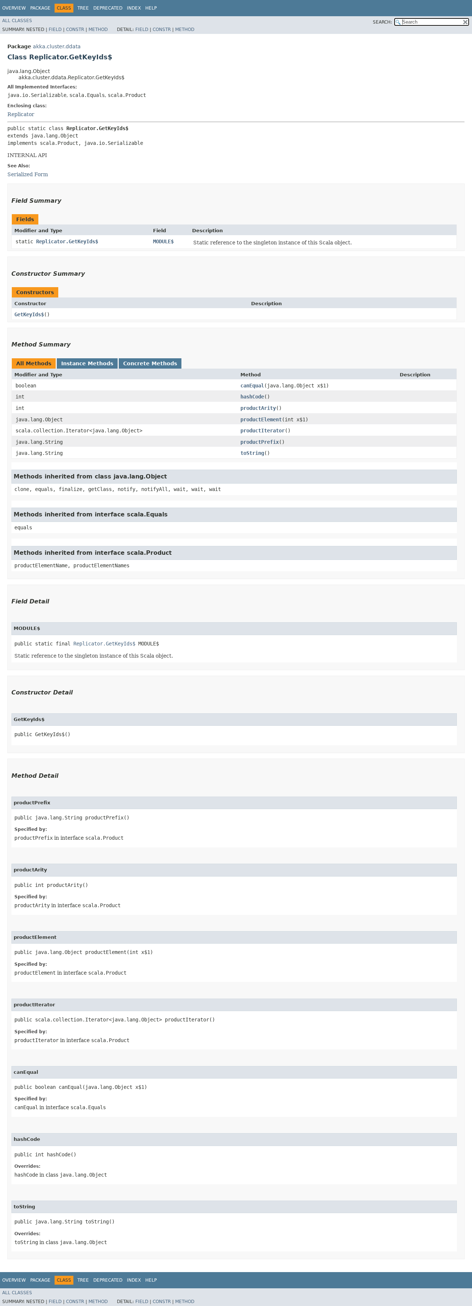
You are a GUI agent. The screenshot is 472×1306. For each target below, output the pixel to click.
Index (134, 8)
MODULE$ (163, 241)
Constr (75, 29)
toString (252, 453)
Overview (14, 8)
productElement (261, 419)
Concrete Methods (150, 363)
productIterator (262, 430)
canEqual (252, 386)
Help (151, 8)
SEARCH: (382, 22)
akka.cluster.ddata (57, 46)
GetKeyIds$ (29, 314)
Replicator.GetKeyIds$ (67, 241)
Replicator (20, 114)
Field (55, 29)
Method (98, 29)
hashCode (252, 397)
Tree (83, 8)
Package (40, 8)
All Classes (17, 20)
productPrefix (259, 442)
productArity (258, 408)
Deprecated (107, 8)
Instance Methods (87, 363)
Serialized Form (27, 174)
